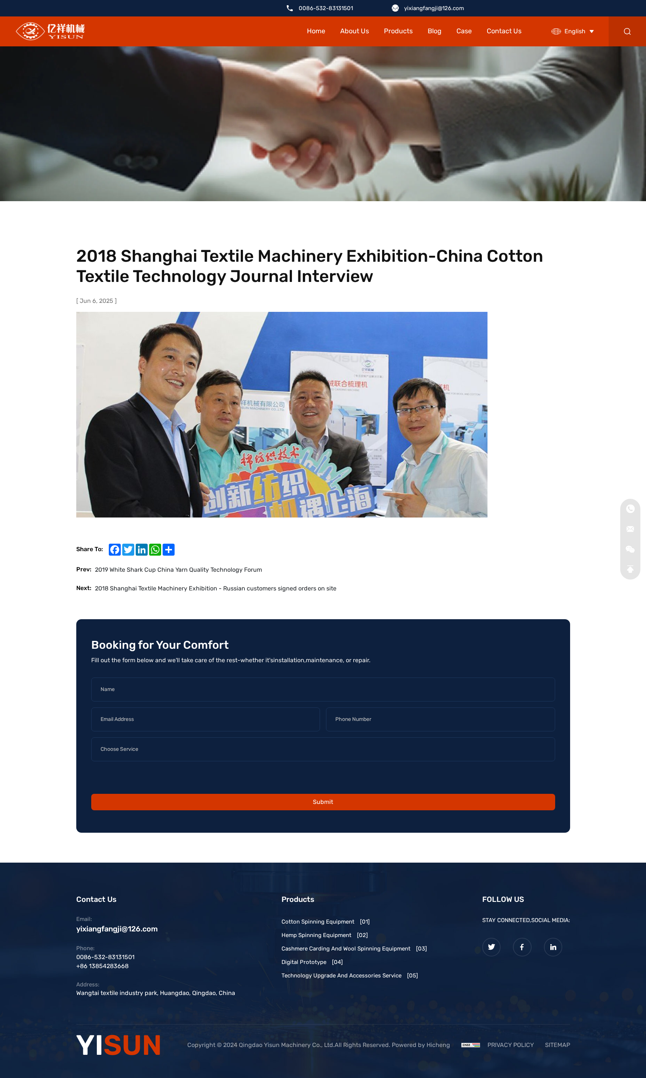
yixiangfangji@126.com (434, 8)
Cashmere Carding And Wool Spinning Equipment (354, 948)
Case (464, 31)
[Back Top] (630, 569)
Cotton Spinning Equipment (326, 921)
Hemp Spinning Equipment (325, 935)
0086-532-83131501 (326, 8)
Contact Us (504, 31)
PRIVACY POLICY (510, 1044)
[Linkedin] (553, 947)
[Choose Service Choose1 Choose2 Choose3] (323, 752)
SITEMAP (557, 1044)
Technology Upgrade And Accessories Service (350, 975)
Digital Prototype (312, 962)
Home (316, 31)
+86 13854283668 (102, 966)
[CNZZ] (470, 1044)
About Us (354, 31)
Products (398, 31)
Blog (435, 31)
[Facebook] (522, 947)
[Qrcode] (630, 549)
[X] (491, 947)
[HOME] (50, 31)
